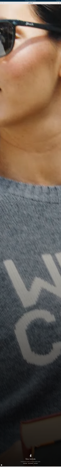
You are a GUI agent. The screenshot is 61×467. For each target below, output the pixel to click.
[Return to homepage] (30, 3)
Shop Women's (30, 463)
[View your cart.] (59, 3)
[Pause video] (1, 465)
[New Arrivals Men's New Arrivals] (30, 235)
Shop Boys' (36, 463)
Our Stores (58, 0)
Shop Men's (25, 463)
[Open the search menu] (3, 3)
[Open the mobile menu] (1, 3)
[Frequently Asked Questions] (30, 1)
